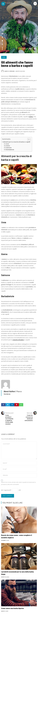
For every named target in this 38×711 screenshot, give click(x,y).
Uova (7, 144)
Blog (3, 57)
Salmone (8, 148)
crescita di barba (18, 340)
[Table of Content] (29, 139)
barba (31, 117)
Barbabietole (10, 150)
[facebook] (2, 44)
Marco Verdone (10, 71)
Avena (8, 146)
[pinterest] (2, 33)
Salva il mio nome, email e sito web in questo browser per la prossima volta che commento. (18, 483)
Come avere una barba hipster (12, 608)
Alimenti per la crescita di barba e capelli (16, 142)
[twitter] (2, 41)
